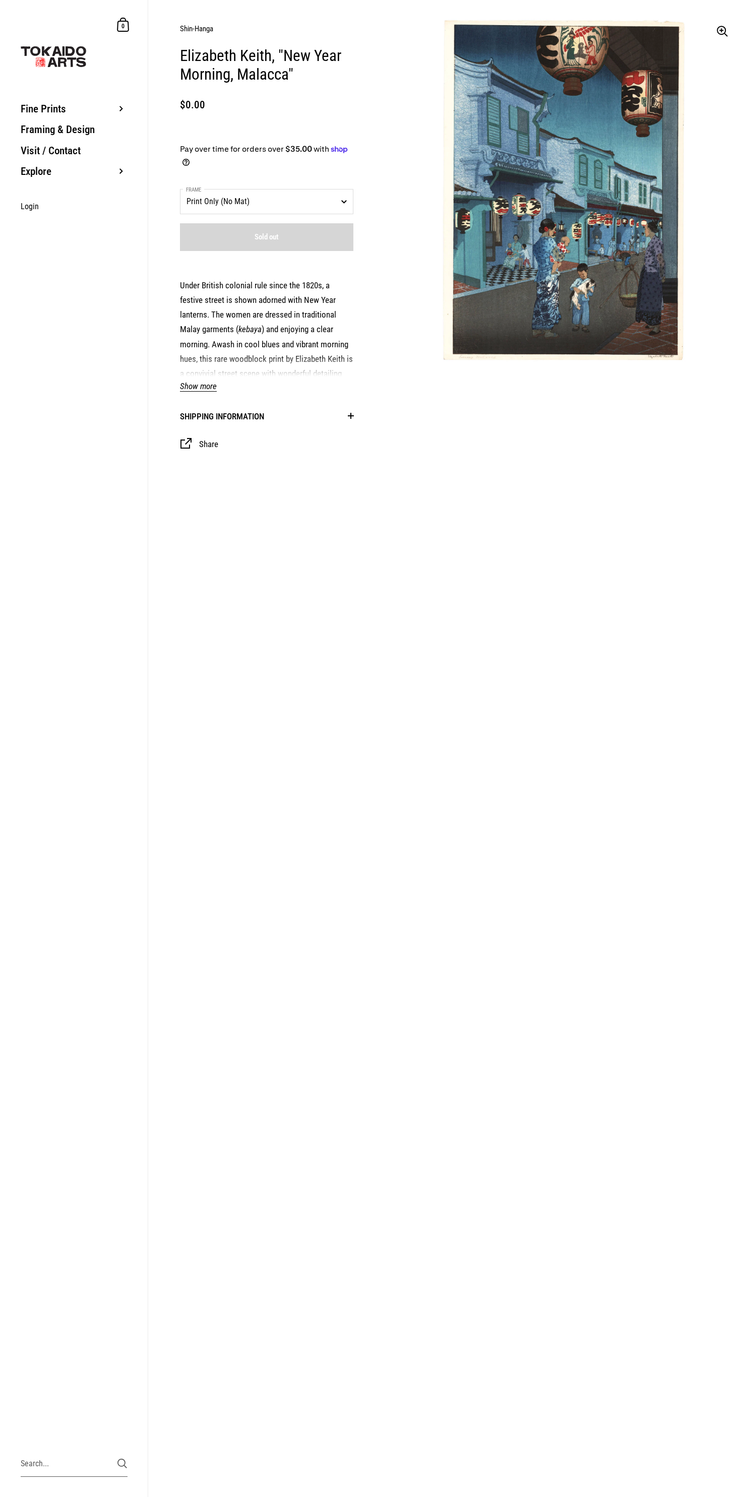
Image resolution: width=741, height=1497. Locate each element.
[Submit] (122, 1463)
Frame (193, 189)
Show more (198, 386)
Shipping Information (222, 416)
